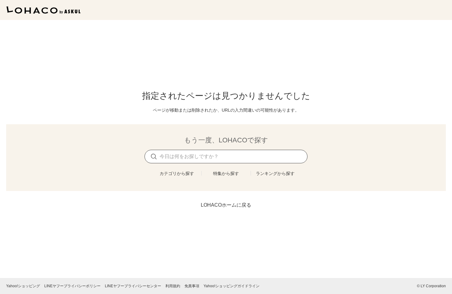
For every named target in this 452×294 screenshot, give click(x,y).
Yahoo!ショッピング (23, 286)
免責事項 (191, 286)
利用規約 (172, 286)
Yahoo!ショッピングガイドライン (232, 286)
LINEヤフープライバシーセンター (133, 286)
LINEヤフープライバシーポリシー (72, 286)
